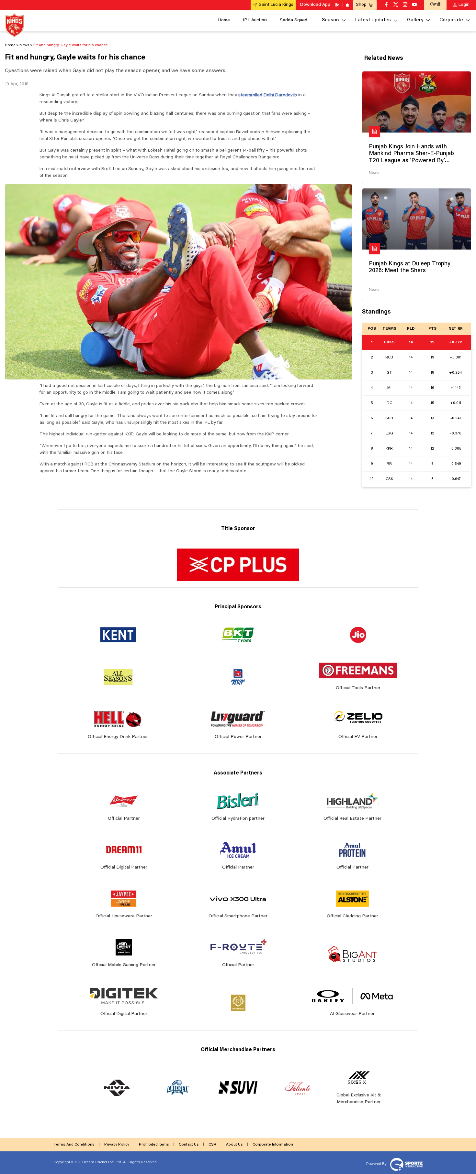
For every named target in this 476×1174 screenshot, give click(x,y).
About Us (234, 1145)
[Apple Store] (348, 5)
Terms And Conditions (74, 1145)
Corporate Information (273, 1145)
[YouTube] (414, 5)
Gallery (415, 20)
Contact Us (189, 1145)
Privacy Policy (116, 1145)
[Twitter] (395, 5)
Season (330, 20)
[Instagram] (405, 5)
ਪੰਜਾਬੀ (435, 5)
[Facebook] (386, 5)
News (374, 173)
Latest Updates (373, 20)
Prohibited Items (154, 1145)
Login (464, 5)
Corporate (451, 20)
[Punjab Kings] (14, 25)
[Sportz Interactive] (406, 1163)
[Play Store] (338, 5)
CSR (212, 1145)
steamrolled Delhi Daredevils (267, 95)
